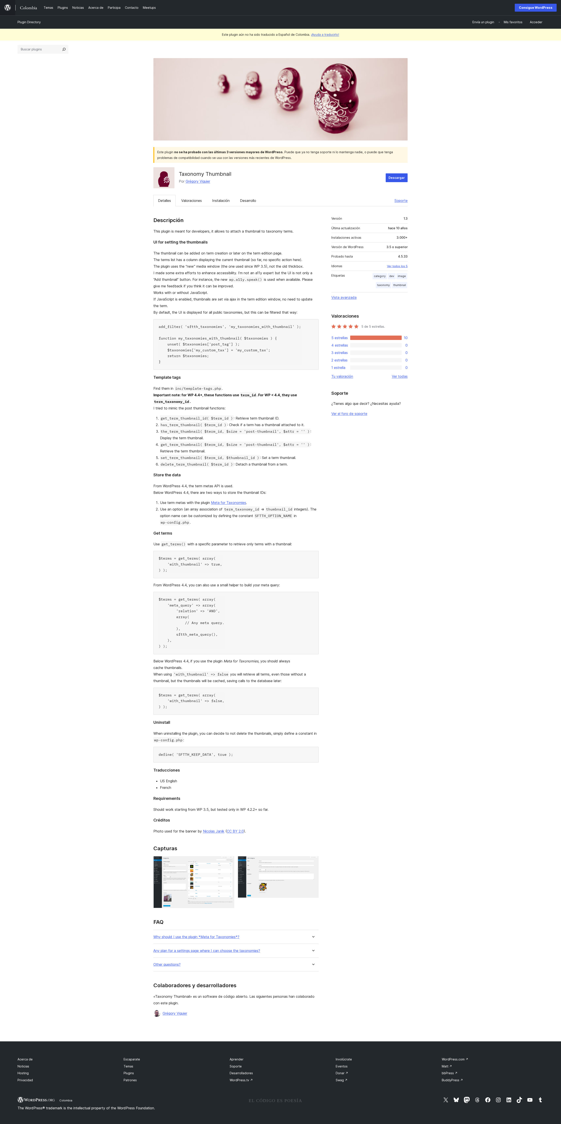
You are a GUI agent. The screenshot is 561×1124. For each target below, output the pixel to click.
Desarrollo (248, 200)
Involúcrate (344, 1059)
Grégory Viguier (198, 181)
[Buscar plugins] (64, 49)
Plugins (129, 1073)
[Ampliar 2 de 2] (313, 862)
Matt (447, 1066)
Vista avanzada (344, 297)
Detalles (164, 200)
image (402, 276)
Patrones (130, 1080)
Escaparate (132, 1059)
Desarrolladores (241, 1073)
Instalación (221, 200)
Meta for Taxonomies (228, 502)
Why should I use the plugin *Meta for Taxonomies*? (196, 937)
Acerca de (25, 1059)
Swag (342, 1080)
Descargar (397, 178)
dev (391, 276)
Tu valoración (342, 376)
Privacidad (25, 1080)
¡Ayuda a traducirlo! (325, 34)
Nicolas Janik (213, 831)
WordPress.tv (241, 1080)
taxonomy (383, 285)
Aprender (236, 1059)
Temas (128, 1066)
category (380, 276)
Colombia (65, 1100)
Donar (342, 1073)
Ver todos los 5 (397, 266)
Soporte (401, 200)
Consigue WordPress (535, 7)
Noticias (23, 1066)
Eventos (342, 1066)
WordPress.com (455, 1059)
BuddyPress (452, 1080)
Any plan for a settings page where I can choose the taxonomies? (206, 951)
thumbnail (399, 285)
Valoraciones (191, 200)
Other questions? (167, 964)
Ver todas (400, 376)
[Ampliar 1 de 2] (228, 862)
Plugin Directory (29, 22)
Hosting (23, 1073)
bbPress (450, 1073)
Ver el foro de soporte (349, 413)
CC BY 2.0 (235, 831)
